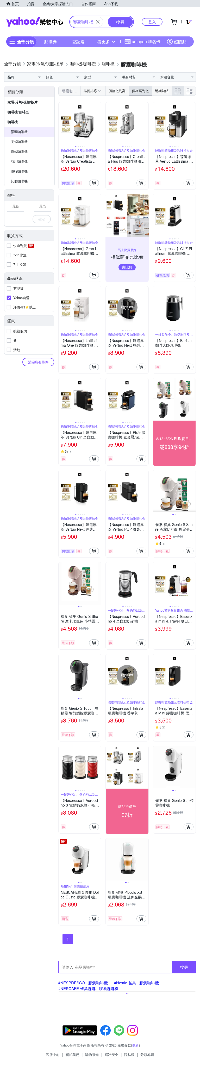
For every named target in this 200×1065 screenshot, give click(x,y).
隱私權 (129, 1054)
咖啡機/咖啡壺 (18, 111)
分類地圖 (147, 1054)
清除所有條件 (38, 361)
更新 (135, 1045)
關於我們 (72, 1054)
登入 (152, 21)
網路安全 (111, 1054)
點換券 (50, 42)
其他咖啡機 (19, 181)
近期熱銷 (161, 90)
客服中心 (53, 1054)
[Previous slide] (62, 123)
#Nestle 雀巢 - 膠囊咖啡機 (136, 982)
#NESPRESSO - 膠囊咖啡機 (83, 982)
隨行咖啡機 (19, 171)
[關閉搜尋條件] (98, 22)
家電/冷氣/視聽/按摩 (23, 101)
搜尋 (184, 967)
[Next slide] (97, 123)
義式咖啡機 (19, 151)
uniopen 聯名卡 (146, 42)
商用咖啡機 (19, 161)
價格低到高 (117, 90)
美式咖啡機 (19, 141)
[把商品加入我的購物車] (94, 183)
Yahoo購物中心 (34, 22)
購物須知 (92, 1054)
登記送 (78, 42)
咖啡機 (13, 121)
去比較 (127, 267)
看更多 (103, 42)
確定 (41, 219)
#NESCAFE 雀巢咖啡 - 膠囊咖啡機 (88, 988)
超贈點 (180, 42)
